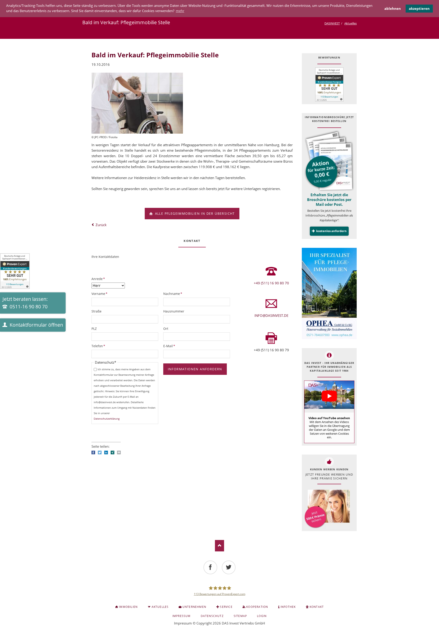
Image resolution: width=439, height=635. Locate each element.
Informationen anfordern (195, 369)
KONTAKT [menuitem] (317, 607)
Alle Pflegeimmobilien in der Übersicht (194, 213)
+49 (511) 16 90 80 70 (271, 283)
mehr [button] (180, 10)
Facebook (93, 452)
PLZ (94, 328)
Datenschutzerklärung (107, 418)
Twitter (100, 452)
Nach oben (219, 545)
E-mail (119, 452)
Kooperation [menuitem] (257, 607)
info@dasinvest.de (271, 315)
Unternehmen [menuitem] (194, 607)
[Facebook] (210, 567)
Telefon (99, 346)
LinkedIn (106, 452)
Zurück (101, 224)
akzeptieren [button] (419, 8)
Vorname (99, 293)
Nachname (172, 293)
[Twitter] (229, 567)
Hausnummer (173, 311)
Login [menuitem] (262, 616)
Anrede (99, 278)
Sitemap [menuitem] (240, 616)
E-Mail (170, 346)
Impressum (183, 623)
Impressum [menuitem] (181, 616)
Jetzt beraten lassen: (25, 303)
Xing (112, 452)
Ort (165, 328)
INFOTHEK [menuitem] (288, 607)
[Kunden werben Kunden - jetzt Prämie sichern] (327, 509)
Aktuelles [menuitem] (160, 607)
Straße (96, 311)
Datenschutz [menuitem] (212, 616)
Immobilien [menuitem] (128, 607)
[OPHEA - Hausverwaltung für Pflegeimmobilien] (329, 293)
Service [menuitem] (226, 607)
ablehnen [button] (392, 8)
